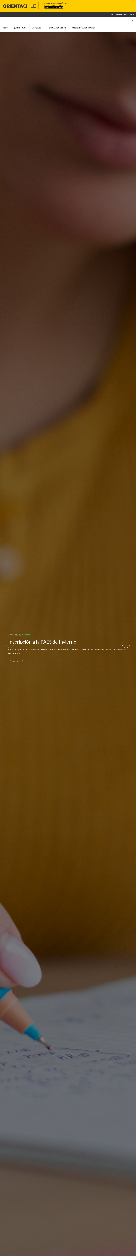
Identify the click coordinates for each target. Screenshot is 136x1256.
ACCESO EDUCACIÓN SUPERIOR (83, 28)
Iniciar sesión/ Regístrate (122, 14)
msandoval (27, 634)
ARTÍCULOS (36, 28)
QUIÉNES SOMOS (20, 28)
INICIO (5, 28)
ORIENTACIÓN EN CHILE (57, 28)
